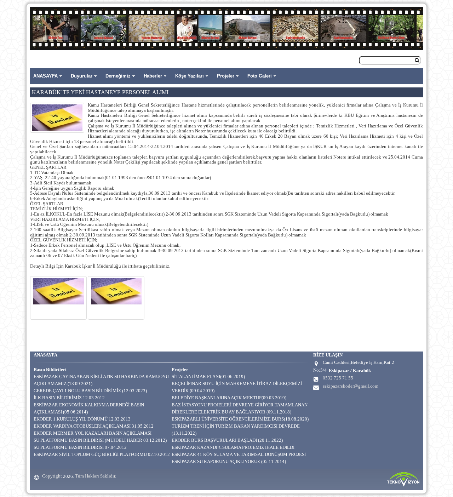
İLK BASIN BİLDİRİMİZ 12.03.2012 (69, 397)
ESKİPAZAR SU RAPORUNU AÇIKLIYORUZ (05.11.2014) (229, 461)
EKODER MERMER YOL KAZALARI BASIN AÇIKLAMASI (92, 433)
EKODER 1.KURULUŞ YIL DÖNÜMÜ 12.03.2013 (82, 419)
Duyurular (81, 76)
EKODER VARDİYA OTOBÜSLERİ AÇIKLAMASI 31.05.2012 (94, 426)
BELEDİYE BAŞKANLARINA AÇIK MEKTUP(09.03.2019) (229, 397)
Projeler (225, 76)
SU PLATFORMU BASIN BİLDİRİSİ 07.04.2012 (80, 447)
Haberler (153, 76)
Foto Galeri (259, 76)
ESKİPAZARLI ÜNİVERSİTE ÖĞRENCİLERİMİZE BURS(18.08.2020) (240, 419)
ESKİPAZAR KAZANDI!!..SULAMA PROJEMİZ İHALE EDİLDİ (233, 447)
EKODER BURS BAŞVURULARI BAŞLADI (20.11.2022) (227, 440)
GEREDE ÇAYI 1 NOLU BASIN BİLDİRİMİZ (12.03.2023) (90, 390)
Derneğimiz (118, 76)
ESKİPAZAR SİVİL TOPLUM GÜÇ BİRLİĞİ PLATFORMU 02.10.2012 (102, 454)
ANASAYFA (45, 76)
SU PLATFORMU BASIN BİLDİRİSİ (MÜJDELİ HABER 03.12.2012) (100, 440)
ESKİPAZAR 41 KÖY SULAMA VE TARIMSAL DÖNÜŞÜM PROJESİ (239, 454)
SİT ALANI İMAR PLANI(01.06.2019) (208, 376)
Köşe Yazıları (189, 76)
